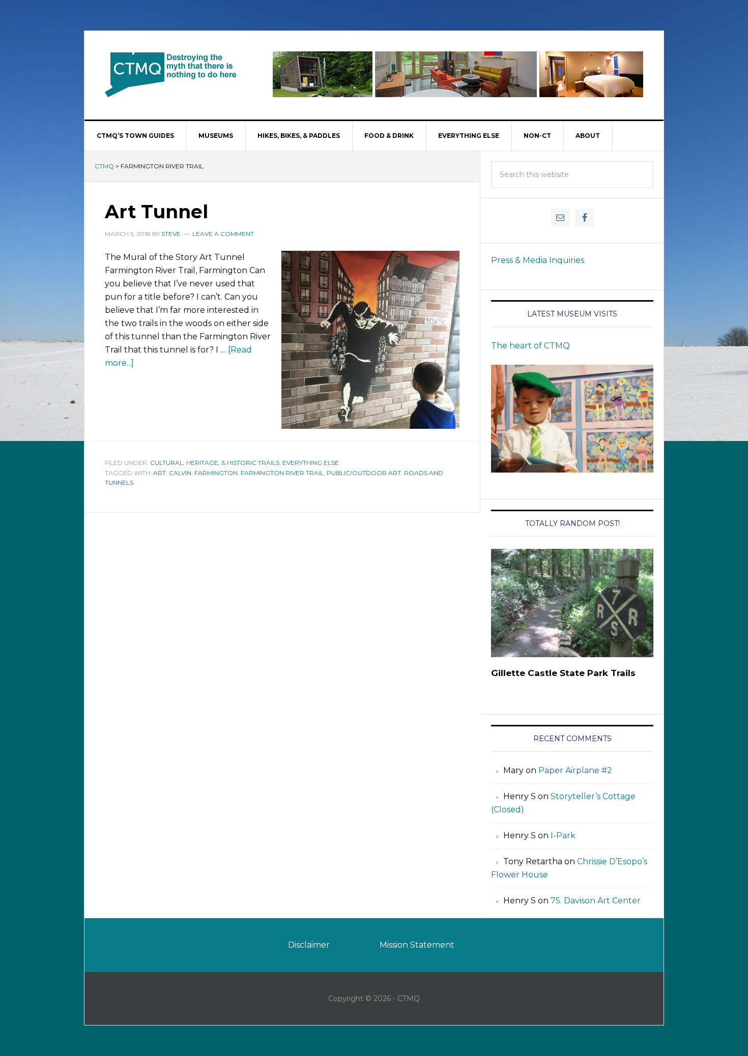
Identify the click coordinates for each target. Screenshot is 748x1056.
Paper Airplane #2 (575, 770)
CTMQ (171, 74)
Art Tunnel (156, 211)
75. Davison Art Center (596, 900)
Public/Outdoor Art (364, 473)
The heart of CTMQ (530, 345)
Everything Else (310, 462)
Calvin (180, 473)
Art (159, 473)
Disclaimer (309, 945)
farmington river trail (282, 473)
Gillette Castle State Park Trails (563, 673)
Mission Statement (417, 945)
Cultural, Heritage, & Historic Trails (214, 462)
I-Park (563, 835)
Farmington (216, 473)
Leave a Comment (223, 234)
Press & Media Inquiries (537, 260)
